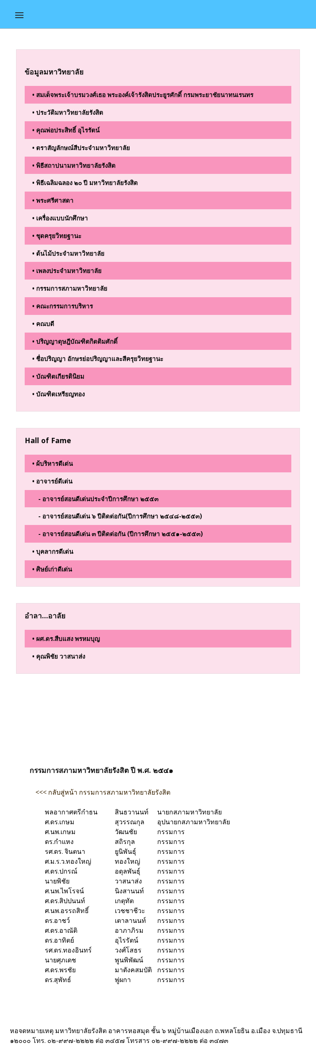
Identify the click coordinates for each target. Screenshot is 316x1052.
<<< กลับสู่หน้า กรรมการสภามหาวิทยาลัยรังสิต (102, 792)
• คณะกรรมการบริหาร (62, 306)
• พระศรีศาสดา (53, 200)
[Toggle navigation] (19, 15)
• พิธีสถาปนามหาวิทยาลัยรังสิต (74, 165)
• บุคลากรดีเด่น (52, 551)
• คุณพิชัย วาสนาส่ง (58, 656)
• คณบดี (43, 323)
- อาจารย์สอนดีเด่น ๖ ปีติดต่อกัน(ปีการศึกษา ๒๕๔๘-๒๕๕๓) (120, 516)
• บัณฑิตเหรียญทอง (58, 394)
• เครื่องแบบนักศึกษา (60, 218)
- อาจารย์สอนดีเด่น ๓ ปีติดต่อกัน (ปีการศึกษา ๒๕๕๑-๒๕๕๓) (120, 533)
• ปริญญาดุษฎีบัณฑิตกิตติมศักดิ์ (75, 341)
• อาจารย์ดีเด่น (52, 481)
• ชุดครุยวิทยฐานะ (56, 235)
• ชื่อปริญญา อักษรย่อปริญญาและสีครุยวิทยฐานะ (97, 358)
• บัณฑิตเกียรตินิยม (58, 376)
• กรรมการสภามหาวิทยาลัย (69, 288)
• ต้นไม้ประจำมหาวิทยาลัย (68, 253)
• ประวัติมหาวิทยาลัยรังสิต (67, 112)
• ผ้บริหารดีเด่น (52, 463)
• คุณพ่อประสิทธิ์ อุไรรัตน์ (66, 130)
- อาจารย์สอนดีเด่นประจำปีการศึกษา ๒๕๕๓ (98, 499)
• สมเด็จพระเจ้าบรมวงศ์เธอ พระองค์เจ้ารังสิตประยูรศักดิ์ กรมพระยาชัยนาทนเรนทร (142, 94)
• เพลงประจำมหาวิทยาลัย (67, 270)
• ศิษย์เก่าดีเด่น (52, 569)
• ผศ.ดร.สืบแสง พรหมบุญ (66, 638)
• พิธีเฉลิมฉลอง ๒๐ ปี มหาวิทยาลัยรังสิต (85, 182)
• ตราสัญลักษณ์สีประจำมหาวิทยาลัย (81, 147)
